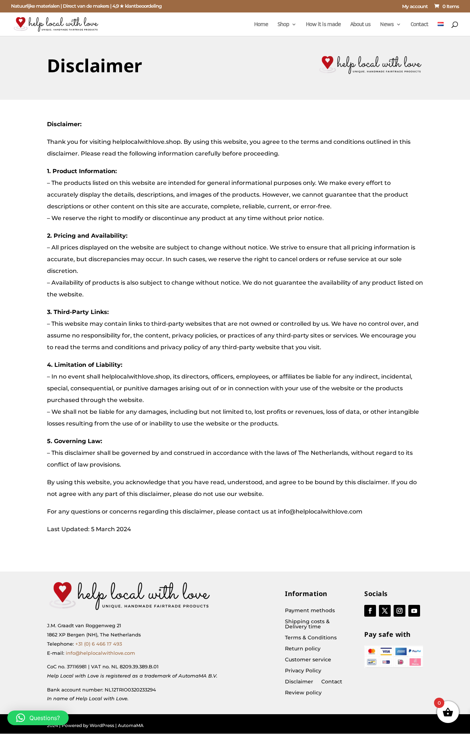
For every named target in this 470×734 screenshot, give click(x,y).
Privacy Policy (303, 671)
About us (360, 25)
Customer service (308, 660)
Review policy (303, 693)
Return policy (303, 649)
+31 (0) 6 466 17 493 (98, 644)
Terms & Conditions (311, 638)
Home (261, 25)
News (387, 25)
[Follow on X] (385, 611)
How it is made (323, 25)
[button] (38, 718)
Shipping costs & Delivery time (307, 624)
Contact (419, 25)
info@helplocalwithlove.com (100, 653)
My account (415, 6)
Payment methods (310, 611)
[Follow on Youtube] (414, 611)
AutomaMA (131, 725)
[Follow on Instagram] (399, 611)
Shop (283, 25)
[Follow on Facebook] (370, 611)
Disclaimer (299, 682)
